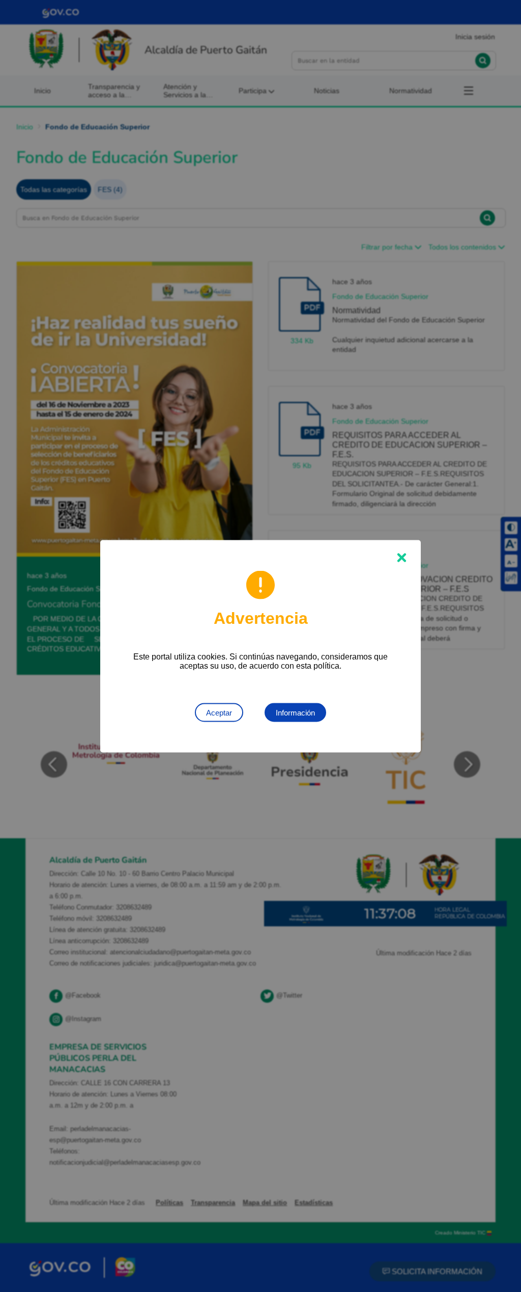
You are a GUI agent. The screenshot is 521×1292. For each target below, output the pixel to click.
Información (295, 712)
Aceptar (219, 712)
